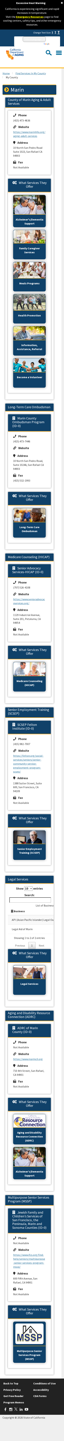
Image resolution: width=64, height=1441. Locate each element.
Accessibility (41, 1389)
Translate (54, 44)
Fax (19, 162)
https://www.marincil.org (28, 1059)
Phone (21, 115)
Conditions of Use (44, 1383)
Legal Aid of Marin (22, 929)
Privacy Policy (12, 1389)
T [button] (52, 32)
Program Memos (13, 1402)
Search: (29, 895)
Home (6, 73)
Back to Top (10, 1383)
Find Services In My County (31, 73)
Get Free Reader (13, 1396)
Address (21, 143)
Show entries (29, 888)
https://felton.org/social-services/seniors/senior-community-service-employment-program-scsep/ (28, 763)
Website (22, 127)
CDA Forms (40, 1396)
